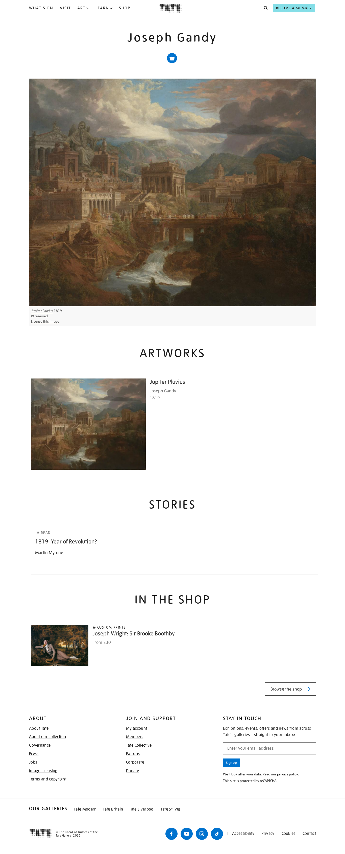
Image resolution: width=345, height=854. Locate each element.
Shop (124, 8)
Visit (65, 8)
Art (81, 8)
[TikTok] (217, 834)
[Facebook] (171, 834)
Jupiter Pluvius (42, 311)
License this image (45, 321)
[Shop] (172, 58)
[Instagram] (202, 834)
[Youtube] (187, 834)
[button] (264, 8)
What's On (41, 8)
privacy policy (287, 774)
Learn (102, 8)
